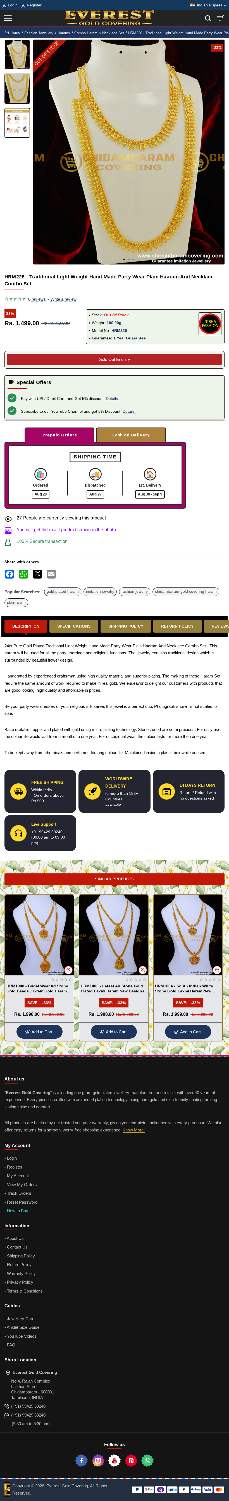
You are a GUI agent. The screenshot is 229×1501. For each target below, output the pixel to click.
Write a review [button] (64, 299)
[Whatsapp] (147, 1460)
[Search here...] (208, 18)
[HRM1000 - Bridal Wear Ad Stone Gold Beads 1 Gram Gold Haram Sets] (39, 935)
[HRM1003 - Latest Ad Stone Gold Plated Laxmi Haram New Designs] (113, 935)
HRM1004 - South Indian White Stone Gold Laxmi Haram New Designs (184, 989)
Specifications (73, 626)
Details (112, 398)
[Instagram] (98, 1460)
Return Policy (177, 626)
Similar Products (114, 879)
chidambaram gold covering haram (186, 591)
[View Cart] (220, 18)
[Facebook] (81, 1460)
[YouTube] (114, 1460)
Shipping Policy (125, 626)
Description (25, 626)
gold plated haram (63, 591)
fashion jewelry (134, 591)
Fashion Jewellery (38, 33)
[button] (124, 259)
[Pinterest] (131, 1460)
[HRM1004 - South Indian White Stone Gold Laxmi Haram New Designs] (188, 935)
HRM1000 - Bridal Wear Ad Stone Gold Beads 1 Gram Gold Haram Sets (37, 989)
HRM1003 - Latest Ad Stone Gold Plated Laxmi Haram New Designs (112, 988)
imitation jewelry (100, 591)
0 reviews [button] (37, 299)
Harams (64, 33)
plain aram (16, 602)
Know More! (134, 1130)
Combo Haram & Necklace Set (99, 33)
